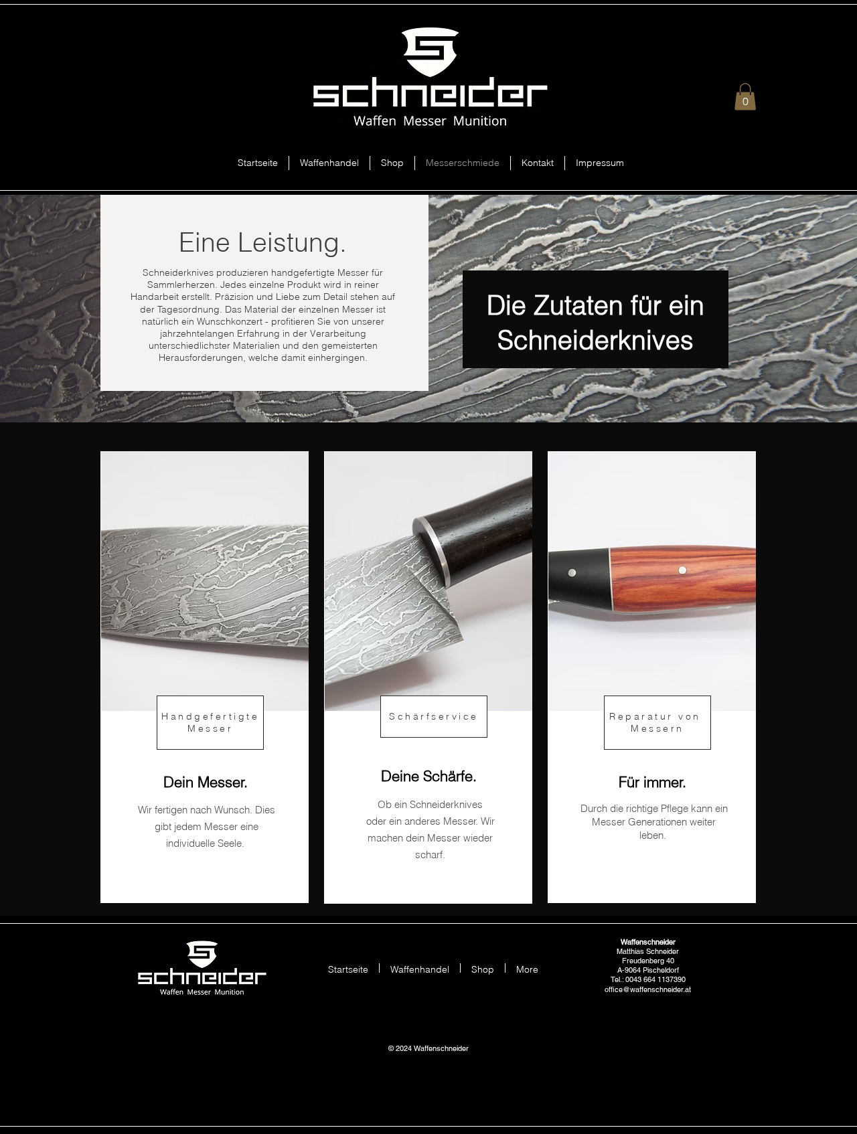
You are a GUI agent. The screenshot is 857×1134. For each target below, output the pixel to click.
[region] (204, 677)
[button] (745, 96)
